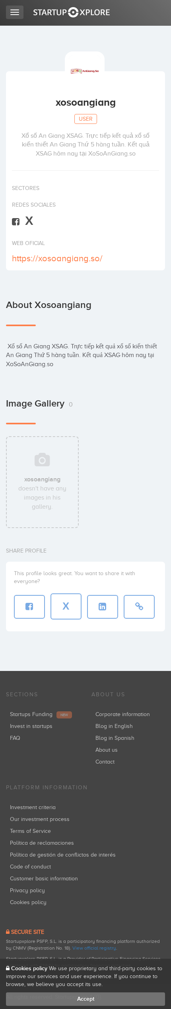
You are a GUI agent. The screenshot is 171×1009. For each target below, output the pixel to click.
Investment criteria (33, 807)
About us (106, 750)
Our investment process (40, 819)
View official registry (94, 948)
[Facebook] (15, 221)
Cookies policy (28, 902)
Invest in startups (31, 726)
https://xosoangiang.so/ (57, 258)
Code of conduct (30, 867)
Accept (85, 999)
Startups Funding (39, 714)
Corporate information (122, 714)
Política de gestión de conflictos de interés (63, 855)
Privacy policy (27, 890)
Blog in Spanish (114, 738)
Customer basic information (44, 879)
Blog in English (114, 726)
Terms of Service (30, 831)
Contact (105, 762)
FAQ (15, 738)
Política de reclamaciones (42, 843)
